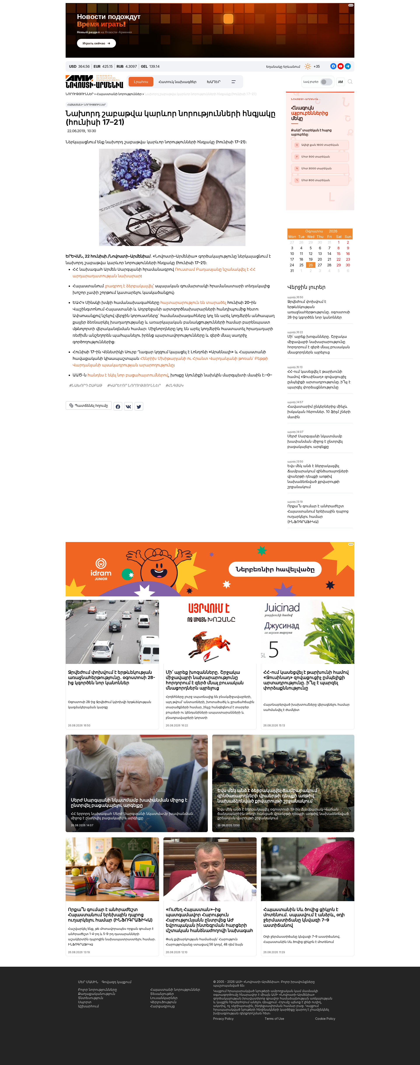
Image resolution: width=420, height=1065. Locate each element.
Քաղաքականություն (96, 994)
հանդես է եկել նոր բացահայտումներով (128, 375)
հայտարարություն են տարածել (193, 302)
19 (311, 259)
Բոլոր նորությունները (97, 989)
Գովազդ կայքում (116, 982)
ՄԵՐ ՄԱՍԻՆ (88, 982)
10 (292, 253)
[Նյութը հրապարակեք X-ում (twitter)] (138, 406)
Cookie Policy (325, 1018)
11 (301, 253)
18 (301, 259)
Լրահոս (141, 82)
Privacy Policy (223, 1018)
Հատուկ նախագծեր (177, 82)
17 (292, 259)
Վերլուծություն (163, 1002)
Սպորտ (84, 1002)
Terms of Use (274, 1018)
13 (320, 253)
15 (338, 253)
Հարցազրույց (162, 1006)
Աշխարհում (88, 1006)
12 (310, 253)
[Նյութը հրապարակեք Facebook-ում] (118, 406)
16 (348, 253)
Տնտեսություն (90, 998)
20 (320, 259)
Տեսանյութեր (162, 994)
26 (311, 265)
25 (301, 265)
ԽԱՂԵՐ (213, 82)
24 (292, 265)
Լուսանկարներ (164, 998)
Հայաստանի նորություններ (86, 104)
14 (329, 253)
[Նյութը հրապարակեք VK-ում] (128, 406)
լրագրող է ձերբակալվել (129, 286)
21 (329, 259)
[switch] (326, 81)
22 (339, 259)
